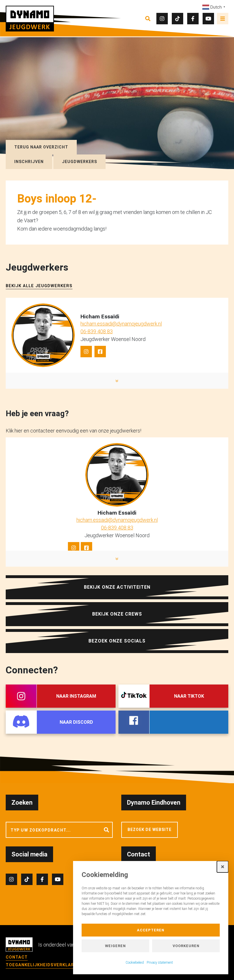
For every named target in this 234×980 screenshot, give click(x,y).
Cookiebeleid (135, 963)
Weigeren (115, 946)
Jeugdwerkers (79, 161)
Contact (17, 957)
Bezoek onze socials (117, 641)
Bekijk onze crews (117, 614)
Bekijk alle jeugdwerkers (39, 285)
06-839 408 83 (96, 331)
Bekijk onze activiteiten (117, 587)
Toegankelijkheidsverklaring (44, 965)
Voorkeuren (186, 946)
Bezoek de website (150, 829)
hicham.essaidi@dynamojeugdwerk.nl (121, 324)
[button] (222, 866)
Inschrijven (29, 161)
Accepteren (150, 930)
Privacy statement (160, 963)
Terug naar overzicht (41, 147)
